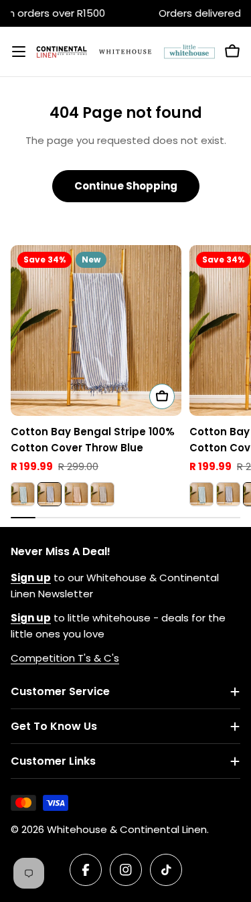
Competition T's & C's (65, 658)
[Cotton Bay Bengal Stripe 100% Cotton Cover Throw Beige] (76, 494)
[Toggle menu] (19, 52)
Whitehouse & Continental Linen (127, 829)
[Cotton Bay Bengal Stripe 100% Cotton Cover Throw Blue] (96, 330)
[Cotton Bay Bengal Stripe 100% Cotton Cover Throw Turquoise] (23, 494)
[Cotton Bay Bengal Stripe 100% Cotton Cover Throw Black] (102, 494)
